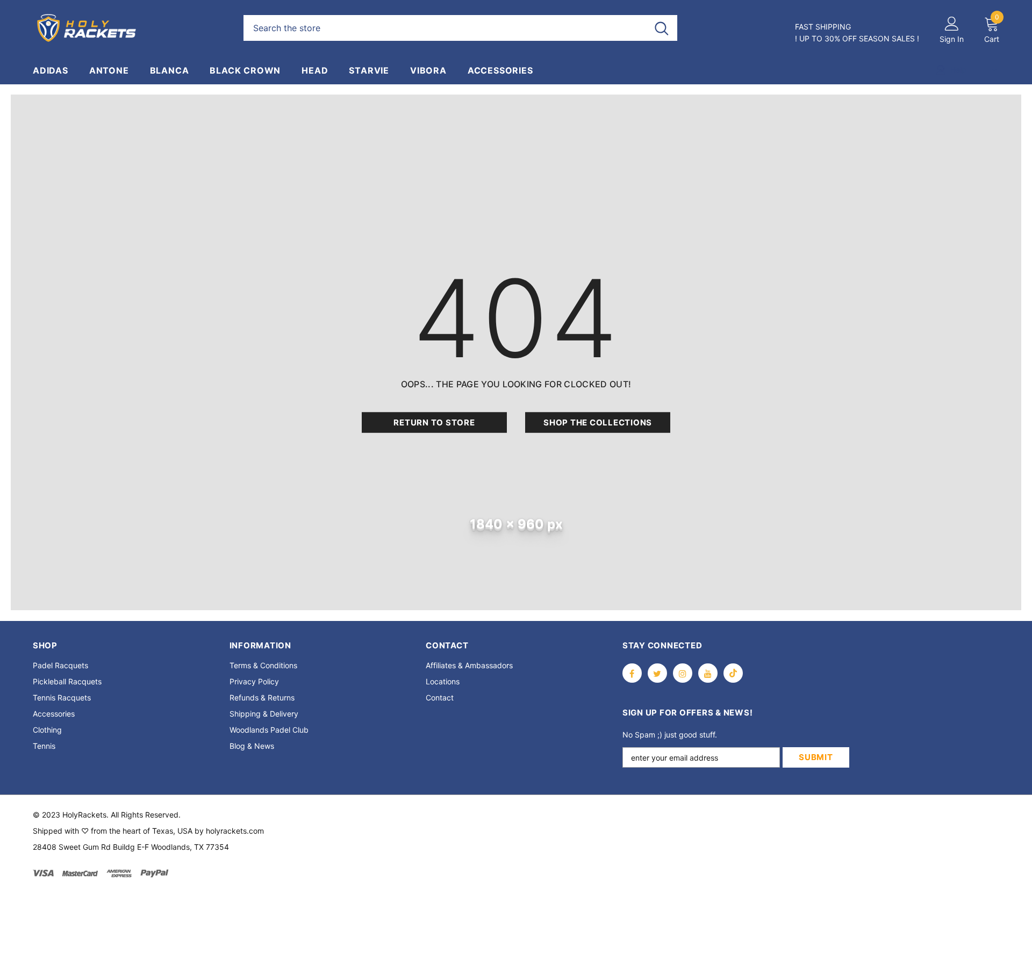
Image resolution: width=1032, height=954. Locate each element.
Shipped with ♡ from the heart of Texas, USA (112, 830)
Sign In (952, 39)
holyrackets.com (235, 830)
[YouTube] (708, 673)
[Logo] (130, 28)
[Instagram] (682, 673)
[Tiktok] (733, 673)
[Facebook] (632, 673)
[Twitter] (657, 673)
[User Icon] (952, 23)
